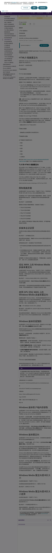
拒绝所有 (42, 7)
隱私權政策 (14, 2)
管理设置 (25, 7)
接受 (34, 7)
